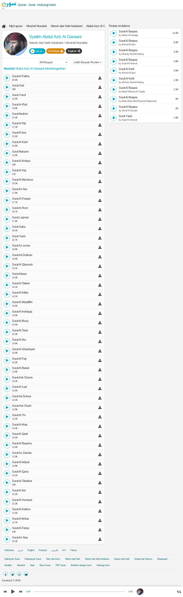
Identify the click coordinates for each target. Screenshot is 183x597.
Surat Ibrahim (20, 113)
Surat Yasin (19, 236)
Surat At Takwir (21, 283)
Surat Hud (18, 85)
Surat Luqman (20, 217)
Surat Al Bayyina (22, 443)
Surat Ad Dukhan (22, 255)
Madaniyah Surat (33, 559)
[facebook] (6, 574)
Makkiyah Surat (11, 559)
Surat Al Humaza (22, 500)
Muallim (8, 565)
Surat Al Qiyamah (22, 264)
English (31, 550)
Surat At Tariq (20, 330)
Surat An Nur (19, 189)
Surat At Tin (19, 415)
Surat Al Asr (19, 490)
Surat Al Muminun (22, 179)
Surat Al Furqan (21, 198)
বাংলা (64, 550)
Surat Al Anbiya (21, 160)
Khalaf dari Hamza (143, 559)
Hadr (32, 565)
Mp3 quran (16, 26)
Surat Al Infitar (20, 292)
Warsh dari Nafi (72, 559)
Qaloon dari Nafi (121, 559)
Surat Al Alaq (19, 424)
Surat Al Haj (19, 170)
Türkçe (73, 550)
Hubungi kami (46, 5)
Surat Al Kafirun (21, 509)
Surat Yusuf (19, 95)
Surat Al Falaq (20, 528)
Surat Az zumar (21, 245)
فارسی (54, 550)
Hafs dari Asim (53, 559)
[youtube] (26, 574)
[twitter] (12, 574)
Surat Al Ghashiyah (23, 349)
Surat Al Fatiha (20, 76)
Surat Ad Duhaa (21, 396)
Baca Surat (45, 565)
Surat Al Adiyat (20, 462)
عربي (20, 550)
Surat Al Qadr (20, 433)
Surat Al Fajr (19, 358)
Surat (32, 5)
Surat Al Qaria (20, 471)
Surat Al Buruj (20, 321)
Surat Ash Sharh (21, 405)
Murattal (21, 565)
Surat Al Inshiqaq (22, 311)
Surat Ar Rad (19, 104)
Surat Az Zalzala (21, 452)
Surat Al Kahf (20, 142)
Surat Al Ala (19, 339)
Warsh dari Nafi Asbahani (66, 26)
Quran (22, 5)
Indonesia (9, 550)
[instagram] (19, 574)
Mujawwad (162, 559)
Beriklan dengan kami (81, 565)
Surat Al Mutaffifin (22, 302)
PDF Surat (61, 565)
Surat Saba (18, 226)
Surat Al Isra (19, 132)
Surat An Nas (20, 537)
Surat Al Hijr (19, 123)
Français (43, 550)
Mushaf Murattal (36, 26)
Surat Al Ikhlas (20, 518)
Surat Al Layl (19, 386)
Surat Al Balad (20, 368)
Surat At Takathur (22, 481)
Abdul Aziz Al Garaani (99, 26)
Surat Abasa (19, 273)
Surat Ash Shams (22, 377)
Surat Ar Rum (20, 208)
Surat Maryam (20, 151)
